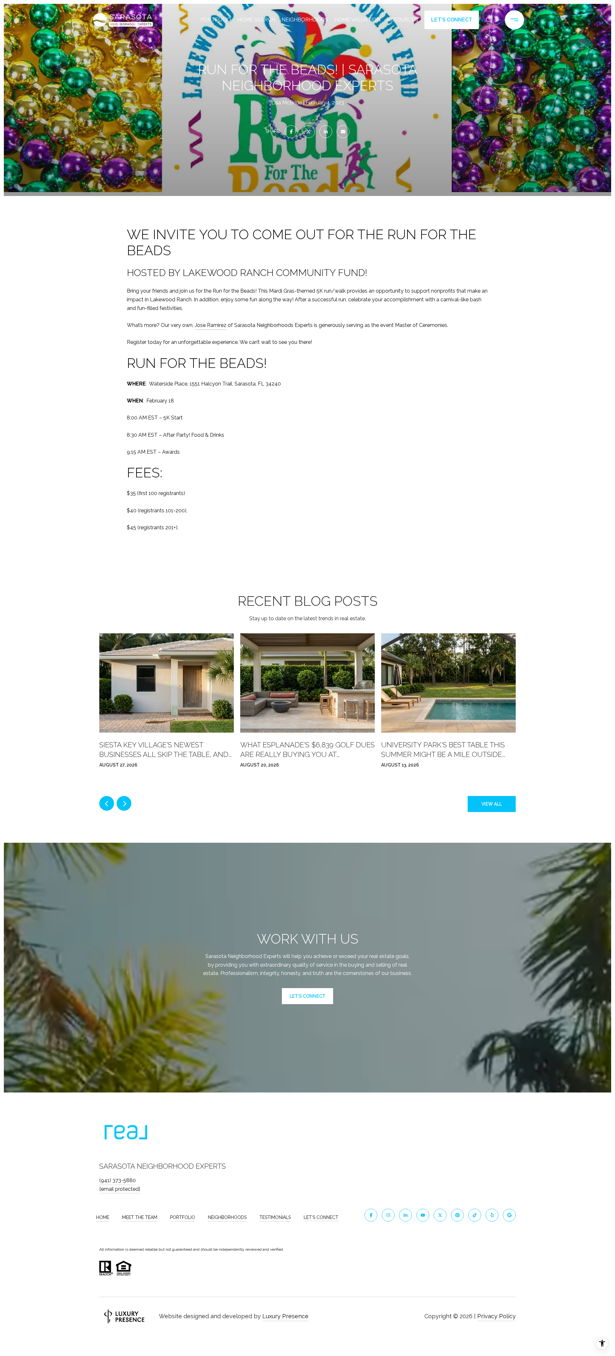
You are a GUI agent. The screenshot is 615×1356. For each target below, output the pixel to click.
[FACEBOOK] (371, 1215)
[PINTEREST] (457, 1215)
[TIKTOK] (474, 1215)
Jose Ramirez (210, 325)
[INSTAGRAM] (388, 1215)
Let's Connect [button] (451, 20)
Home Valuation (357, 20)
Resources (402, 20)
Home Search (256, 20)
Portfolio (216, 20)
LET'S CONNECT (321, 1217)
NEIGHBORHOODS (227, 1217)
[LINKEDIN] (405, 1215)
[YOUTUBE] (422, 1215)
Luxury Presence (285, 1316)
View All (491, 804)
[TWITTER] (440, 1215)
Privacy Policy (496, 1316)
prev (106, 803)
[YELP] (492, 1215)
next (124, 803)
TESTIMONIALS (275, 1217)
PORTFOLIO (182, 1217)
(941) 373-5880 (117, 1180)
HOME (102, 1217)
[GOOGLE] (509, 1215)
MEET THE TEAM (139, 1217)
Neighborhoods (305, 20)
